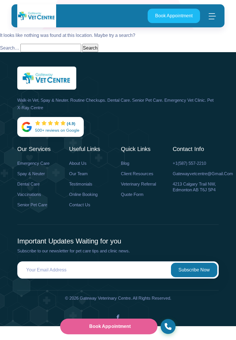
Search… (9, 48)
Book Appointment (174, 15)
